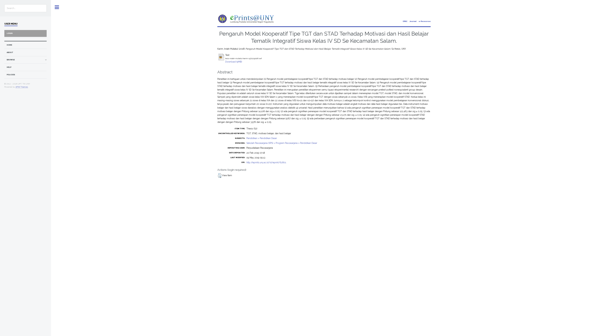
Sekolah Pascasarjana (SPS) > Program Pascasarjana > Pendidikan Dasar (281, 143)
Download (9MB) (233, 61)
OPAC (405, 21)
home (9, 45)
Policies (11, 75)
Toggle (57, 7)
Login (10, 33)
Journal (413, 21)
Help (9, 67)
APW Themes (22, 87)
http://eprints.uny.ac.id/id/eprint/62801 (266, 162)
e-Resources (425, 21)
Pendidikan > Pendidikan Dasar (261, 138)
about (10, 52)
